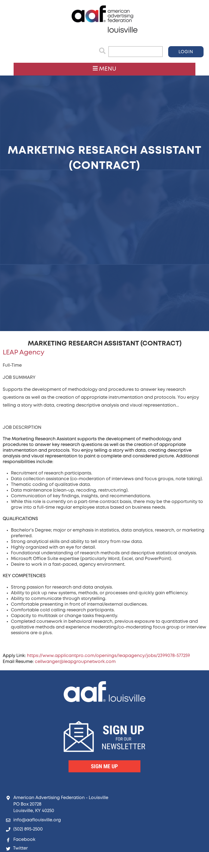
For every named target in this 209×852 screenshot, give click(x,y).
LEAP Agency (23, 353)
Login (186, 52)
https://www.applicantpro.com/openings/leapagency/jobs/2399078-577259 (108, 656)
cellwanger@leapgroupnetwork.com (75, 662)
